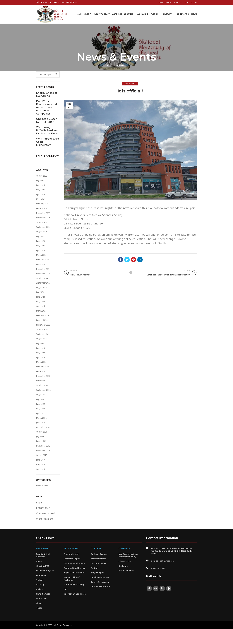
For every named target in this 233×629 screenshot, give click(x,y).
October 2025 (42, 222)
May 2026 (40, 189)
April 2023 (40, 357)
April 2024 (40, 306)
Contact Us (41, 598)
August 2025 (41, 231)
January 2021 (41, 441)
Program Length (71, 554)
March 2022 (41, 418)
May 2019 (40, 464)
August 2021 (41, 432)
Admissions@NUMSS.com (67, 2)
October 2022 (42, 385)
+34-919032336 (45, 2)
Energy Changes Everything (46, 94)
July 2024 (40, 292)
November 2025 (43, 217)
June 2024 (40, 297)
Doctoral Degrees (99, 563)
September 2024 (43, 283)
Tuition (39, 580)
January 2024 (41, 320)
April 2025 (40, 250)
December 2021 (43, 427)
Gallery (39, 589)
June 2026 (40, 185)
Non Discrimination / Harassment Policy (128, 555)
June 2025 (40, 241)
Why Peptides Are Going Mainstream (47, 142)
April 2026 (40, 194)
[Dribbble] (168, 588)
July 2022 (40, 399)
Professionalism (126, 570)
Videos (39, 603)
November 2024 (43, 273)
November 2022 (43, 380)
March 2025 (41, 255)
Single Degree (97, 572)
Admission (41, 575)
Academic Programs (45, 570)
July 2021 (40, 436)
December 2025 (43, 213)
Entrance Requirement (74, 563)
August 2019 (41, 455)
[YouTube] (155, 588)
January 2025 (41, 264)
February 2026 (42, 203)
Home (109, 66)
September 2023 (43, 334)
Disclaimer (123, 566)
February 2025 (42, 259)
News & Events (120, 66)
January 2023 (41, 371)
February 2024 (42, 315)
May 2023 (40, 352)
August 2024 (41, 287)
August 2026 (41, 176)
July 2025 (40, 236)
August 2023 (41, 338)
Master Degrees (98, 558)
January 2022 (41, 422)
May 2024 (40, 301)
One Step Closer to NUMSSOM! (46, 120)
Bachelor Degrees (99, 554)
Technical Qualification (74, 568)
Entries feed (43, 507)
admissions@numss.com (162, 561)
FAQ (65, 589)
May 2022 (40, 408)
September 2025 (43, 227)
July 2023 (40, 343)
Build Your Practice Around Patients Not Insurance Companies (46, 107)
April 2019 (40, 469)
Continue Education (100, 586)
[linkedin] (140, 259)
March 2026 (41, 199)
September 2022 (43, 390)
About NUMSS (42, 566)
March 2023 (41, 362)
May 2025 (40, 245)
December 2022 (43, 376)
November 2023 (43, 325)
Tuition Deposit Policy (74, 584)
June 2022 (40, 404)
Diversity (40, 584)
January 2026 (41, 208)
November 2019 (43, 450)
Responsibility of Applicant (72, 578)
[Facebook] (120, 259)
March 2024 (41, 311)
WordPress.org (44, 518)
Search (56, 74)
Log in (39, 502)
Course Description (100, 582)
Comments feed (45, 513)
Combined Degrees (100, 577)
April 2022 (40, 413)
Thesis (39, 608)
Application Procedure (74, 572)
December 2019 (43, 445)
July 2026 (40, 180)
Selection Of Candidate (75, 594)
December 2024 (43, 269)
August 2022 (41, 394)
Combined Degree (72, 558)
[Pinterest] (133, 259)
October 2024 (42, 278)
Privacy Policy (125, 561)
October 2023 (42, 329)
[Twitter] (127, 259)
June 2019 (40, 459)
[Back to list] (130, 273)
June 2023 (40, 348)
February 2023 (42, 366)
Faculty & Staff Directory (43, 555)
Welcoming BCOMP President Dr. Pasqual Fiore (47, 130)
